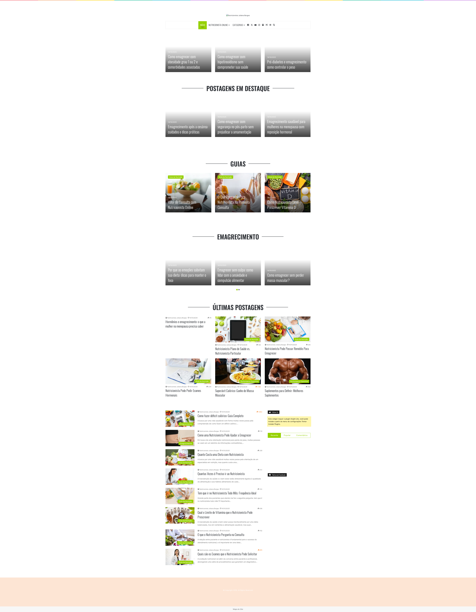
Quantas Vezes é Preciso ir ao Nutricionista (221, 473)
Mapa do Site (238, 609)
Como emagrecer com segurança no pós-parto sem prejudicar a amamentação (236, 127)
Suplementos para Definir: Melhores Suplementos (284, 392)
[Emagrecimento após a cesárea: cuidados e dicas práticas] (188, 117)
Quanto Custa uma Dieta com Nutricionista (221, 454)
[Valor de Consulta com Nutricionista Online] (188, 192)
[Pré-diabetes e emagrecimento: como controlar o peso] (288, 52)
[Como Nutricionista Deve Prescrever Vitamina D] (288, 192)
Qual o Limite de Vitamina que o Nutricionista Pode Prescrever (225, 514)
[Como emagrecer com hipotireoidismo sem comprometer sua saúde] (238, 52)
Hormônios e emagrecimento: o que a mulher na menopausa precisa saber (185, 324)
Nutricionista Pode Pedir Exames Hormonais (183, 392)
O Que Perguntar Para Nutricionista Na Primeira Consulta (234, 202)
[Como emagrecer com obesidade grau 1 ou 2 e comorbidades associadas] (188, 52)
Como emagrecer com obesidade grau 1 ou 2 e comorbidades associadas (184, 62)
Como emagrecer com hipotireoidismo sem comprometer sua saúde (233, 62)
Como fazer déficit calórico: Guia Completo (220, 415)
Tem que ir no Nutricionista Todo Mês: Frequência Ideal (227, 493)
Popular (287, 435)
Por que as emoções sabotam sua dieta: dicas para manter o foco (187, 275)
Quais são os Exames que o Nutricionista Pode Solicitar (227, 553)
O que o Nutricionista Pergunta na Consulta (221, 534)
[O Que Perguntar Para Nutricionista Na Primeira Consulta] (238, 192)
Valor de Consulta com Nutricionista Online (182, 204)
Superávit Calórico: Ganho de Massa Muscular (234, 392)
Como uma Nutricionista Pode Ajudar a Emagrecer (224, 435)
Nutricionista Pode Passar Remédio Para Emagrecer (287, 350)
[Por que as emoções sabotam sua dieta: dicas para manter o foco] (188, 265)
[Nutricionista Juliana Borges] (238, 15)
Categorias (238, 25)
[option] (188, 52)
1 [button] (237, 289)
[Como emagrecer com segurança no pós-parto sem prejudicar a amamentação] (238, 117)
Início (202, 25)
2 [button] (238, 289)
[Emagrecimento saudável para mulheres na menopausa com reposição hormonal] (288, 117)
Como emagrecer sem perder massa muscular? (285, 277)
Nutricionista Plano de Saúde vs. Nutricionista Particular (232, 351)
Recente (274, 435)
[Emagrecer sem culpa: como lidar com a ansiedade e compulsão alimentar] (238, 265)
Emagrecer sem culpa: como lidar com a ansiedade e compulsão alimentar (235, 275)
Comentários (302, 435)
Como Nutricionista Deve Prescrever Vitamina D (283, 204)
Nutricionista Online (218, 25)
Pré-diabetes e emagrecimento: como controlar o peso (287, 64)
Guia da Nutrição (175, 177)
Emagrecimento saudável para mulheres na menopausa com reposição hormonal (286, 127)
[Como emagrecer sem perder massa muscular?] (288, 265)
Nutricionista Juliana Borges (177, 318)
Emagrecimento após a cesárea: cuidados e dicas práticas (188, 129)
